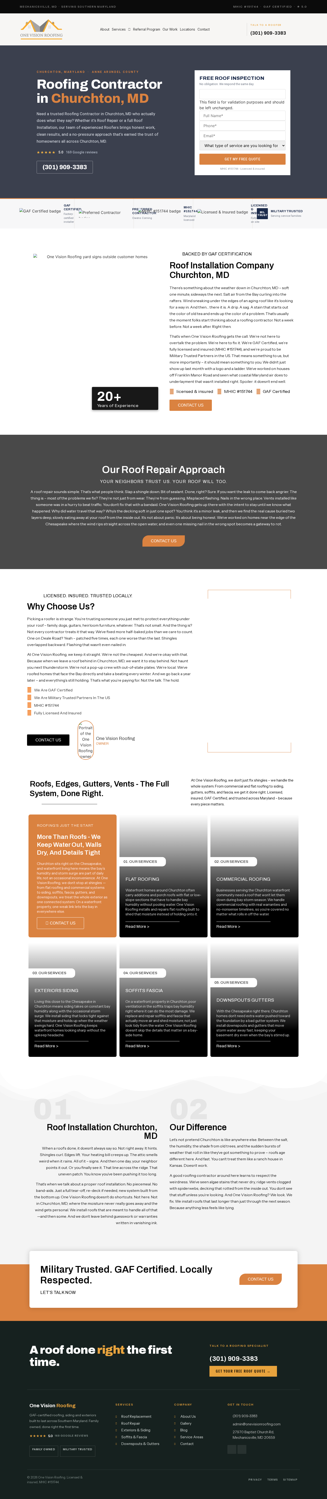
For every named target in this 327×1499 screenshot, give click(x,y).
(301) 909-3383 (268, 33)
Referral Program (146, 29)
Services (119, 29)
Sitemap (290, 1479)
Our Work (170, 29)
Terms (272, 1479)
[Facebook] (231, 1449)
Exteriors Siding (56, 990)
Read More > (137, 926)
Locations (187, 29)
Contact (203, 29)
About (104, 29)
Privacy (255, 1479)
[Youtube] (241, 1449)
